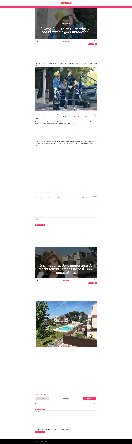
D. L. (37, 41)
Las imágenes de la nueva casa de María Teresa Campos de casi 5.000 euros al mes (49, 197)
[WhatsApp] (96, 44)
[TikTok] (92, 441)
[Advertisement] (66, 54)
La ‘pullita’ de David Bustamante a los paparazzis (88, 197)
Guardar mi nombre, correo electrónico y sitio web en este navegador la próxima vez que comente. (53, 222)
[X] (91, 44)
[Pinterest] (93, 44)
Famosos (66, 41)
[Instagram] (90, 441)
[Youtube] (96, 441)
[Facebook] (89, 44)
